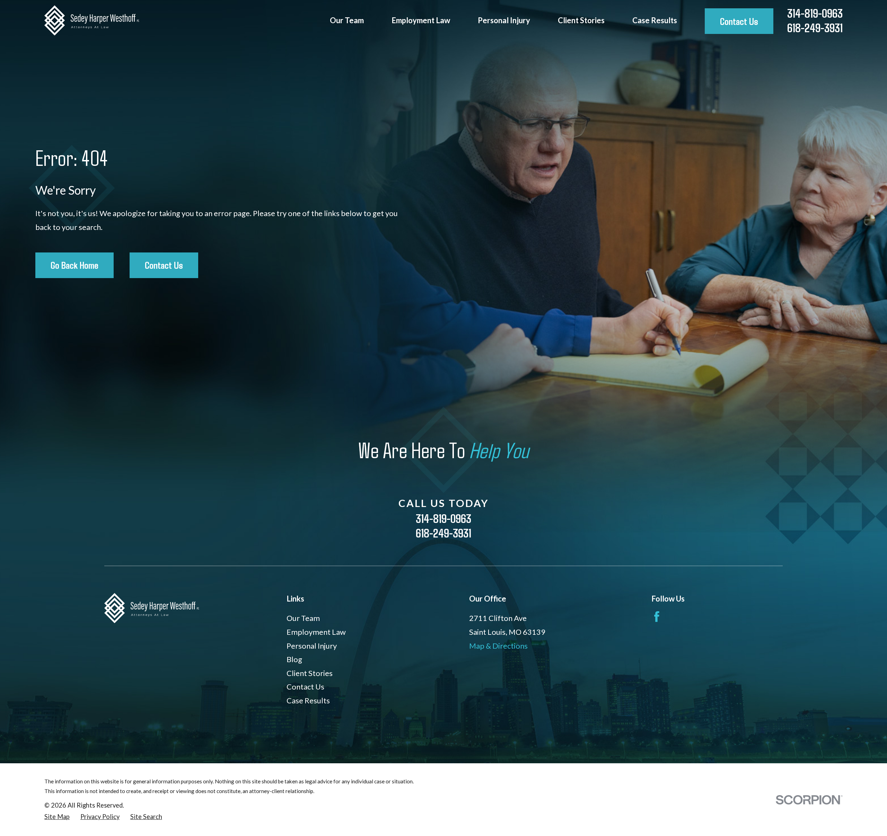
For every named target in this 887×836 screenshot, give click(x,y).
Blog (294, 659)
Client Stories (310, 673)
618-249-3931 (815, 28)
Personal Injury (312, 645)
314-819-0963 (815, 13)
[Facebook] (656, 616)
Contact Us (739, 21)
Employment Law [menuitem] (421, 20)
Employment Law (316, 632)
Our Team (303, 618)
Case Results (308, 700)
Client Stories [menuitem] (581, 20)
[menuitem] (57, 816)
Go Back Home (74, 265)
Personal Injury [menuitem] (504, 20)
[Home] (91, 20)
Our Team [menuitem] (347, 20)
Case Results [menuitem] (654, 20)
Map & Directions (498, 645)
